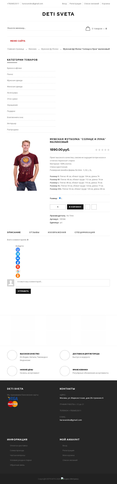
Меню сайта (17, 41)
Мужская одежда (14, 80)
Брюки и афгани (14, 68)
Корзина (106, 3)
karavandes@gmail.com (32, 3)
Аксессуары (12, 92)
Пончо (10, 74)
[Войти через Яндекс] (18, 267)
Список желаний (91, 3)
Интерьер (11, 123)
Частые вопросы (17, 455)
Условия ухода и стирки (21, 460)
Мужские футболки (49, 49)
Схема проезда (17, 450)
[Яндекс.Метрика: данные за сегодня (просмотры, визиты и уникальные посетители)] (69, 478)
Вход (64, 3)
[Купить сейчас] (94, 206)
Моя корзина (68, 455)
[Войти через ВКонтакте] (18, 258)
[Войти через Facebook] (18, 262)
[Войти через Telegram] (18, 254)
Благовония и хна (15, 117)
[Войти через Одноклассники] (18, 276)
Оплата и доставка (18, 445)
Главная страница (15, 49)
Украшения (12, 105)
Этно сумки (12, 99)
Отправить (23, 291)
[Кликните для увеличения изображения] (26, 164)
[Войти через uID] (18, 250)
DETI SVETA (58, 14)
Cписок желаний (70, 460)
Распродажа (12, 129)
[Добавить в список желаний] (87, 206)
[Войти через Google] (18, 271)
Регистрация (75, 3)
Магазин (33, 49)
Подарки (11, 111)
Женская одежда (14, 86)
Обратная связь (17, 465)
